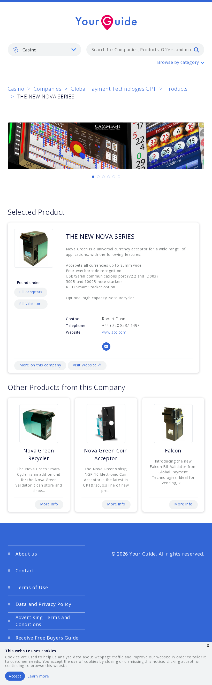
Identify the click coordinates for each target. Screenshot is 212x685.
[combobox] (145, 49)
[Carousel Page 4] (108, 176)
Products (176, 88)
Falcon (173, 450)
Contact (25, 570)
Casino (16, 88)
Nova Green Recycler (38, 454)
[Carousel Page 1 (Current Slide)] (93, 176)
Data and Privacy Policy (43, 604)
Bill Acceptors (30, 292)
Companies (47, 88)
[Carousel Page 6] (119, 176)
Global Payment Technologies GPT (113, 88)
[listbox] (44, 49)
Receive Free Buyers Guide (47, 638)
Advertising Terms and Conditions (43, 620)
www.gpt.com (114, 332)
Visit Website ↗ (87, 365)
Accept (15, 676)
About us (26, 554)
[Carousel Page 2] (98, 176)
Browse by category (178, 62)
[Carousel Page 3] (103, 176)
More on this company (40, 365)
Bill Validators (30, 304)
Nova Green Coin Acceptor (106, 454)
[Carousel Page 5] (113, 176)
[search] (196, 50)
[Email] (106, 346)
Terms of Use (32, 587)
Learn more (38, 676)
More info (49, 504)
